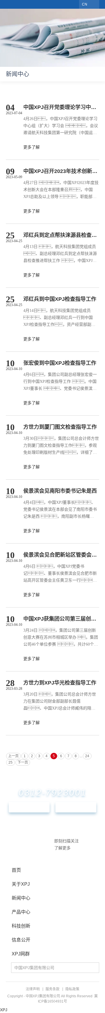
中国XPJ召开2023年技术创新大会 (61, 171)
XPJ (3, 1009)
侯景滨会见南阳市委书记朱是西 (60, 491)
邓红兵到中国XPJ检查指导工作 (59, 299)
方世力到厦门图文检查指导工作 (60, 427)
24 (87, 756)
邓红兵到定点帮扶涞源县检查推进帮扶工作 (61, 235)
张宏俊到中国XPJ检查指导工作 (59, 363)
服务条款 (53, 989)
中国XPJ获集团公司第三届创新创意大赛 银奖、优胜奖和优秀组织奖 (61, 619)
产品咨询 (76, 807)
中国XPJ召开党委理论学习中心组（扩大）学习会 (61, 107)
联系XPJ (29, 807)
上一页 (13, 756)
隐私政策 (72, 989)
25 (10, 762)
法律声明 (33, 989)
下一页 (23, 762)
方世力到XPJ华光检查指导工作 (59, 683)
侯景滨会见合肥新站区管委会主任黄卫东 (61, 555)
